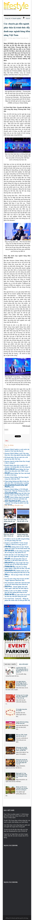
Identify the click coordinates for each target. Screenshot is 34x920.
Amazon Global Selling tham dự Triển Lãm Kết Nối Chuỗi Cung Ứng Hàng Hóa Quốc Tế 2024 (17, 495)
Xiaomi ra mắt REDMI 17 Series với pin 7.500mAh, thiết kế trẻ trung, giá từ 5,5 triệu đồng (16, 544)
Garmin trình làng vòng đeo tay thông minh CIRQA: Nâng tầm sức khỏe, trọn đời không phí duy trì (17, 568)
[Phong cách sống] (17, 6)
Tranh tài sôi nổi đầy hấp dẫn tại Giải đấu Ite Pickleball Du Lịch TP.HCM (16, 830)
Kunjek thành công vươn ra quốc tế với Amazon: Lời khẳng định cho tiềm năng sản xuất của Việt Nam (17, 467)
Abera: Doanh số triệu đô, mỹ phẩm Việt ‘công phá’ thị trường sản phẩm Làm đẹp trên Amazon (17, 502)
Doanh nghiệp (16, 18)
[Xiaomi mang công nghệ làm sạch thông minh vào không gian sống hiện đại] (23, 528)
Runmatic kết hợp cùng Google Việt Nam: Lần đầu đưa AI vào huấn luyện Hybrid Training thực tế (17, 564)
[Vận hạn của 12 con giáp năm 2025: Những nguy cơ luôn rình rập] (10, 698)
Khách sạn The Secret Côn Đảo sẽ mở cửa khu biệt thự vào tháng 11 (22, 788)
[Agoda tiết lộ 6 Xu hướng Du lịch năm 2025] (10, 725)
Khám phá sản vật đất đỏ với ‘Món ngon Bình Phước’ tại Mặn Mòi (21, 749)
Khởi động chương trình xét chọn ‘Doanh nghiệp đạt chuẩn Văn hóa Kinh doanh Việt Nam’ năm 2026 (17, 548)
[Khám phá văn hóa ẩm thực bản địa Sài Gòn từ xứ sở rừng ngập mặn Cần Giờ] (10, 763)
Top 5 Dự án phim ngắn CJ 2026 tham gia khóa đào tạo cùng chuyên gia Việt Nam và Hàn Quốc (16, 815)
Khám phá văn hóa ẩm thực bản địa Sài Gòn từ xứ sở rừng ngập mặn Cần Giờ (22, 762)
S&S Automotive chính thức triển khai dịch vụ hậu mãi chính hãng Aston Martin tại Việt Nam (17, 584)
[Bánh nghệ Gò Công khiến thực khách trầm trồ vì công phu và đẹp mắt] (10, 776)
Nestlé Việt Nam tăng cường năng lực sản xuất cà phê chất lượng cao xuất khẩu (17, 821)
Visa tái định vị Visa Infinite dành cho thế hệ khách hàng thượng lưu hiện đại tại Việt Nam (17, 572)
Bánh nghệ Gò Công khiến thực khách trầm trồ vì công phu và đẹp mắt (21, 775)
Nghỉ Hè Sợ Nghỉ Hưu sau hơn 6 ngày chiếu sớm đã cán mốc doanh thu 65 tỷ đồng (16, 835)
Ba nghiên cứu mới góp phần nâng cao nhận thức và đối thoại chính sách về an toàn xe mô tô (16, 560)
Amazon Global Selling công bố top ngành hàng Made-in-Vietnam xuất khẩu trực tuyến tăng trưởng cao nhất (17, 498)
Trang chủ (7, 18)
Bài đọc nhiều (10, 664)
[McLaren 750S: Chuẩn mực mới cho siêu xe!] (10, 738)
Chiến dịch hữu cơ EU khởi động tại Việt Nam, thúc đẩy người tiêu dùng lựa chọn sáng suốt (16, 556)
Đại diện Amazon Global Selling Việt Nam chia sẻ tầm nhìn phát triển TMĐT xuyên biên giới (17, 471)
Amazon (6, 429)
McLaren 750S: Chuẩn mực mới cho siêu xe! (21, 735)
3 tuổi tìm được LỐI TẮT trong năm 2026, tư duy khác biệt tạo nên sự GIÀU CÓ (22, 670)
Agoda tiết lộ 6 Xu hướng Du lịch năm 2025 (22, 722)
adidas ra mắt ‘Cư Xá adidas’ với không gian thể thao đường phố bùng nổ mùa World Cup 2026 (16, 592)
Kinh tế (28, 18)
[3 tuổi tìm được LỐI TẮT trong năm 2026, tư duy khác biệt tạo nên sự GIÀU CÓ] (10, 671)
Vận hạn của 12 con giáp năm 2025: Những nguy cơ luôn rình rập (22, 696)
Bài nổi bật (23, 664)
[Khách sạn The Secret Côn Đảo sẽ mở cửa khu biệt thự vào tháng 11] (10, 790)
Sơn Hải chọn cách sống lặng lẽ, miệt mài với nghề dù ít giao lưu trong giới (17, 825)
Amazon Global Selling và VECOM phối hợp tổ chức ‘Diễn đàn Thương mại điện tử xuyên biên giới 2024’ (17, 491)
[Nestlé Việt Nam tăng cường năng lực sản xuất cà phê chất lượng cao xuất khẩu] (10, 514)
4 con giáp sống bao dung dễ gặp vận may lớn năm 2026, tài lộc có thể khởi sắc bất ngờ (21, 683)
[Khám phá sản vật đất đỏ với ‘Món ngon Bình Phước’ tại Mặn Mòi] (10, 750)
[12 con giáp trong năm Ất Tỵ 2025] (10, 712)
